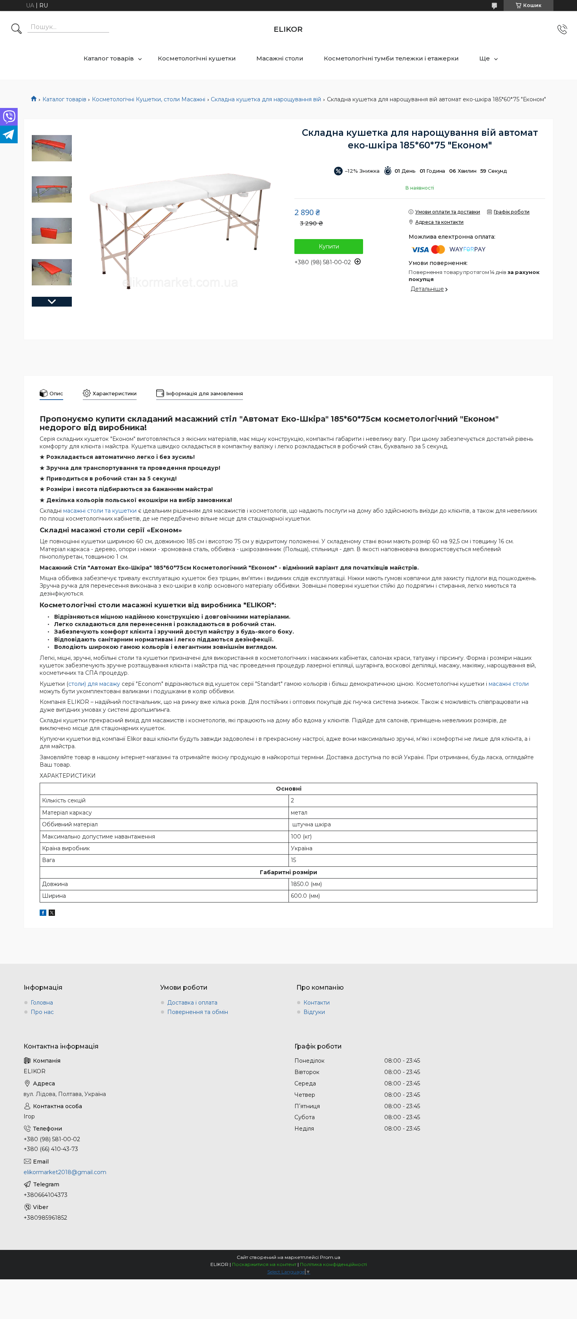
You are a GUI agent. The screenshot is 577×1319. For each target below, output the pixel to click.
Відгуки (314, 1012)
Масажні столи (279, 58)
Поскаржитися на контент (264, 1264)
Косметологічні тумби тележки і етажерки (391, 58)
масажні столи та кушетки (100, 510)
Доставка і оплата (192, 1002)
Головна (42, 1002)
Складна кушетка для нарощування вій (266, 99)
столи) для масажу (94, 683)
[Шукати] (16, 29)
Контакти (316, 1002)
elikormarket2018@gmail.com (65, 1172)
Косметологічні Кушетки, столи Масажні (148, 99)
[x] (52, 913)
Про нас (42, 1012)
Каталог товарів (109, 58)
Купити (329, 246)
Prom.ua (330, 1257)
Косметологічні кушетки (197, 58)
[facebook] (43, 913)
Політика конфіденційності (333, 1264)
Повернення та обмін (197, 1012)
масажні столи (509, 683)
